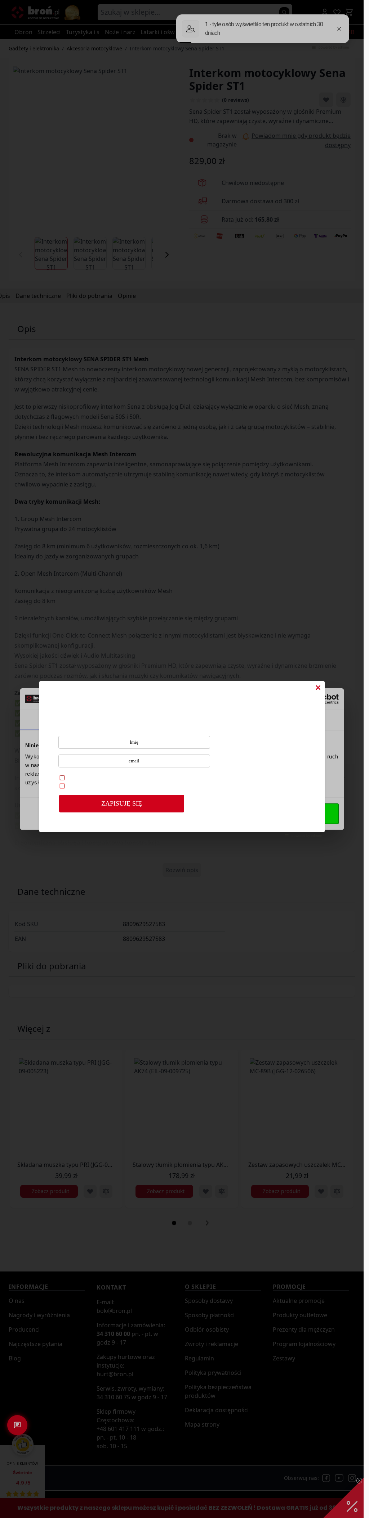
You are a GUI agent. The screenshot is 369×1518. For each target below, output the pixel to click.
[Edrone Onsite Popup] (182, 759)
